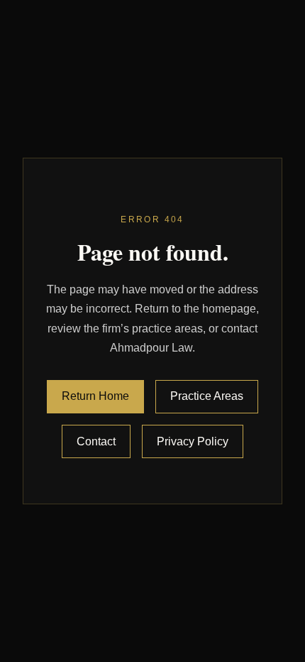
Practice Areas (206, 396)
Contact (96, 441)
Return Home (95, 396)
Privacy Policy (192, 441)
